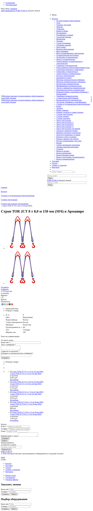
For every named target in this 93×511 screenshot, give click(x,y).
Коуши (59, 143)
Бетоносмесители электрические (69, 100)
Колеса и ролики (62, 151)
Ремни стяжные (62, 110)
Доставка (9, 466)
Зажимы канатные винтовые (67, 147)
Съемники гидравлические (66, 66)
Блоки (58, 106)
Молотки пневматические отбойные (70, 80)
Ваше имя (5, 342)
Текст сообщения (8, 345)
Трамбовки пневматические (67, 96)
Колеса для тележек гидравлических (70, 157)
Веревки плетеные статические (68, 133)
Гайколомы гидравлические (67, 72)
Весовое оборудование (65, 49)
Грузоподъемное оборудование (68, 21)
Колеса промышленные (65, 159)
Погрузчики (61, 47)
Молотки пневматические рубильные (71, 82)
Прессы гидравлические (65, 59)
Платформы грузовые (64, 35)
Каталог (8, 464)
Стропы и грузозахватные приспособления (73, 104)
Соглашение (10, 478)
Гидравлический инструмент (67, 55)
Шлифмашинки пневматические (69, 86)
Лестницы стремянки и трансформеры (71, 102)
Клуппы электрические (65, 76)
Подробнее (14, 380)
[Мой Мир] (10, 304)
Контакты (9, 472)
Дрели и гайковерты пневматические (70, 88)
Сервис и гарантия (12, 470)
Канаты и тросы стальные (66, 137)
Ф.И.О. (4, 426)
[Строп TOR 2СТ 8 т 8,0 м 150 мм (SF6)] (22, 248)
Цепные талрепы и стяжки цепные (69, 112)
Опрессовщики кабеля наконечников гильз (73, 68)
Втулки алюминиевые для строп (68, 141)
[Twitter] (5, 304)
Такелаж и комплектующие (67, 131)
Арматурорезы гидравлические (68, 74)
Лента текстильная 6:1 (65, 125)
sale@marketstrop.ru (8, 11)
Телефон (5, 429)
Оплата (8, 468)
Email (4, 431)
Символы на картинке (10, 351)
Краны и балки (62, 31)
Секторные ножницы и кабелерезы (70, 70)
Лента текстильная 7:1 (65, 127)
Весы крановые (62, 51)
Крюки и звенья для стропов (67, 139)
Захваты (59, 108)
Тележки (59, 41)
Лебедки (59, 27)
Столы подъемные (63, 43)
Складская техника (63, 37)
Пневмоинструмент (64, 78)
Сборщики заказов (63, 45)
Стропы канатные (63, 118)
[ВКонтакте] (2, 304)
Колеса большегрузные (65, 155)
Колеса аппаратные (63, 153)
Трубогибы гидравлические (67, 57)
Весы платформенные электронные (70, 53)
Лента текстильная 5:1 (65, 123)
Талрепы (59, 149)
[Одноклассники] (7, 304)
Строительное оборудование (67, 98)
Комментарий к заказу (10, 436)
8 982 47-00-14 (21, 11)
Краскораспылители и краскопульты (70, 90)
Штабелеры (60, 39)
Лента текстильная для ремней (68, 129)
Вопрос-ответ (10, 476)
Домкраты (60, 29)
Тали (58, 23)
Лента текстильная (63, 120)
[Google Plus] (12, 304)
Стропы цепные (62, 116)
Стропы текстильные (64, 114)
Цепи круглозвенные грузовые (68, 135)
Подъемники (61, 33)
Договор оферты (11, 480)
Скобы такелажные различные (68, 145)
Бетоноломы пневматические (67, 84)
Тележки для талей (63, 25)
